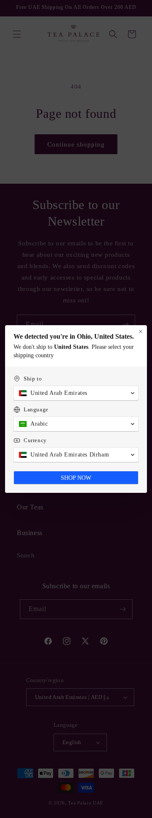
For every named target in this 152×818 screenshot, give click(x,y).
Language (36, 409)
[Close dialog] (140, 331)
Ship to (33, 378)
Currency (35, 440)
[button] (76, 393)
